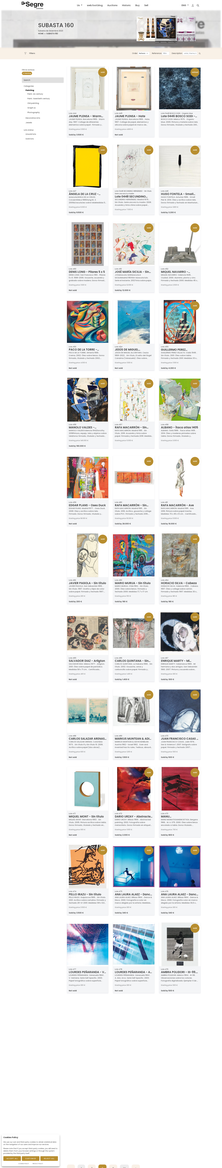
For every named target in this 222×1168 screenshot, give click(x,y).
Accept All (12, 1158)
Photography (33, 112)
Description (177, 53)
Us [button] (78, 5)
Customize (30, 1158)
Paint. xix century (35, 94)
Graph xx (31, 107)
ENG (184, 5)
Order (135, 53)
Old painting (33, 103)
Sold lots (30, 138)
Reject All (49, 1158)
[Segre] (32, 5)
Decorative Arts (33, 118)
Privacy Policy (38, 1164)
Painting (30, 90)
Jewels (29, 122)
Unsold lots (31, 134)
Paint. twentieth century (38, 98)
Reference (157, 53)
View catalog (146, 38)
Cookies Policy (23, 1164)
